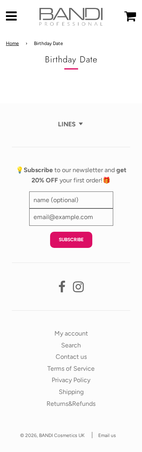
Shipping (71, 392)
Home (12, 43)
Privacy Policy (71, 380)
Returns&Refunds (71, 403)
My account (71, 333)
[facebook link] (61, 289)
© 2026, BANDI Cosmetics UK (52, 435)
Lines (67, 124)
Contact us (71, 356)
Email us (107, 435)
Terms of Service (71, 368)
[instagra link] (78, 289)
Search (71, 345)
